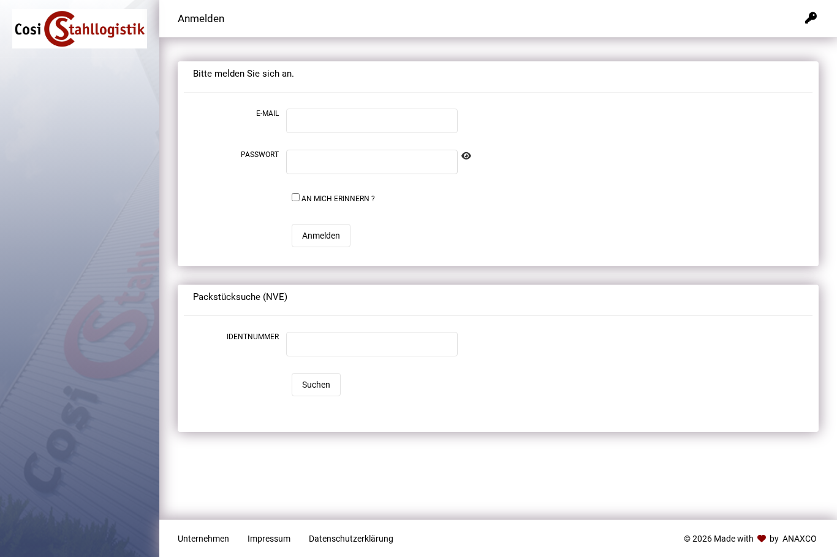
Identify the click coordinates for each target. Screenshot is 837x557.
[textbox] (372, 162)
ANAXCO (799, 539)
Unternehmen (203, 539)
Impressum (269, 539)
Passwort (260, 154)
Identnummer (253, 336)
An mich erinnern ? (338, 198)
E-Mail (267, 113)
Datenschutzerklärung (351, 539)
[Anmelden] (811, 18)
